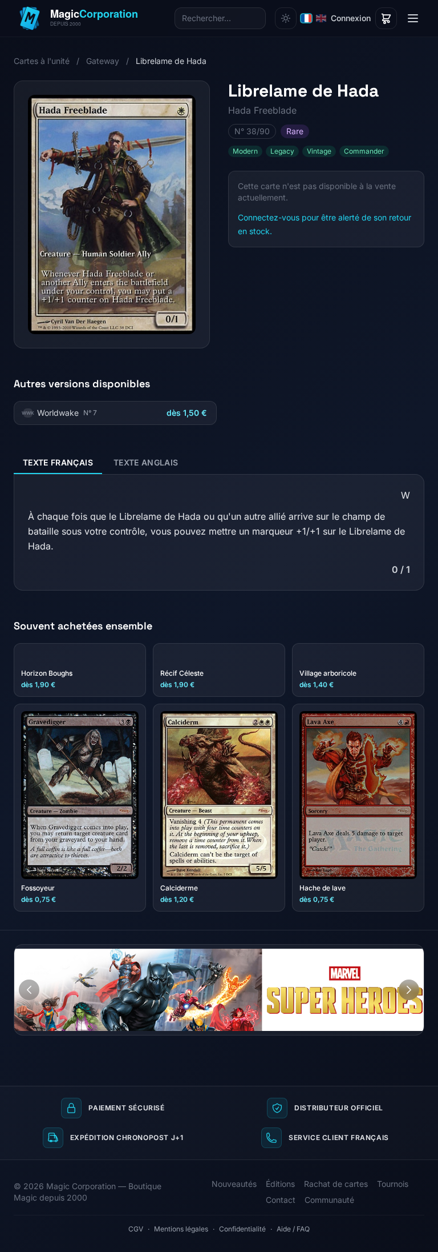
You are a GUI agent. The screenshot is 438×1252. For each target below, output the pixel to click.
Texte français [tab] (58, 462)
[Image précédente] (29, 990)
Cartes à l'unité (42, 61)
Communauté (329, 1200)
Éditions (280, 1184)
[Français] (306, 18)
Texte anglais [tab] (146, 462)
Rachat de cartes (336, 1184)
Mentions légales (181, 1229)
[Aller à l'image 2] (411, 953)
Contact (280, 1200)
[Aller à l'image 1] (400, 953)
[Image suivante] (409, 990)
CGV (135, 1229)
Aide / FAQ (293, 1229)
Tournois (392, 1184)
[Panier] (386, 18)
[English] (321, 18)
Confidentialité (242, 1229)
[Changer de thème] (286, 18)
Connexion (351, 18)
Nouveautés (234, 1184)
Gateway (102, 61)
